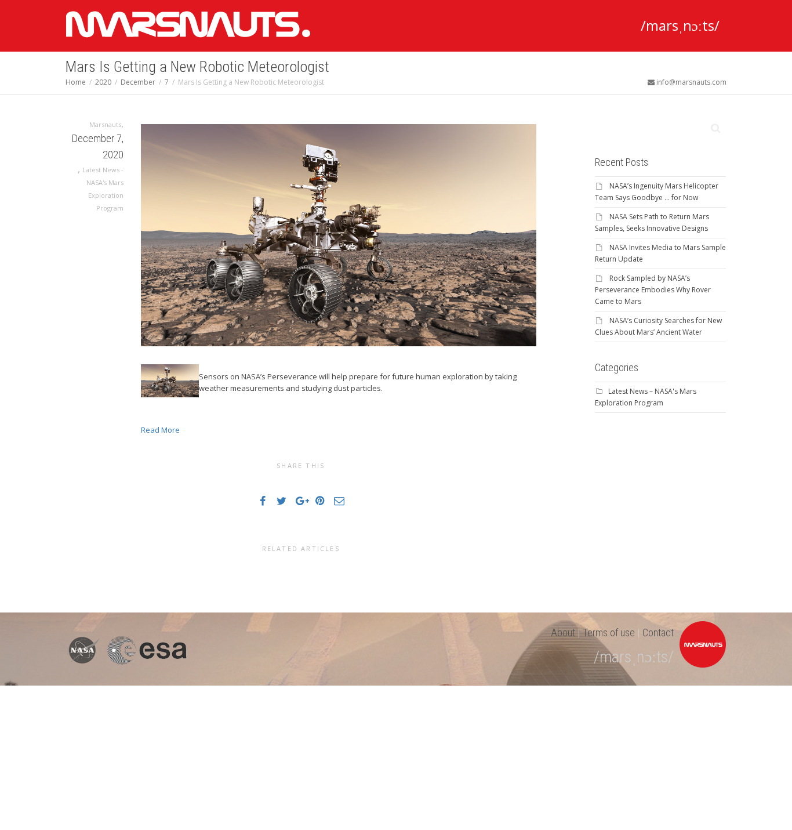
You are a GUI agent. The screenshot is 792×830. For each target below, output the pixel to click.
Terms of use (609, 632)
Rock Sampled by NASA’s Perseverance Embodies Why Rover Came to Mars (653, 289)
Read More (160, 430)
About (563, 632)
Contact (658, 632)
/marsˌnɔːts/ (680, 25)
